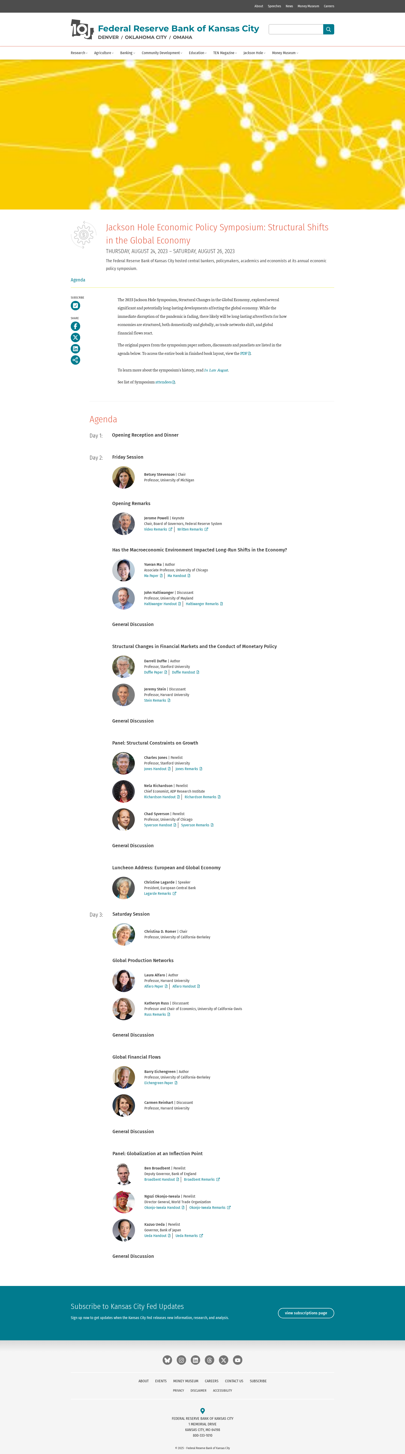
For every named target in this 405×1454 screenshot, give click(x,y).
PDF (244, 353)
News (289, 6)
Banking (126, 53)
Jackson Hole (253, 53)
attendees (163, 382)
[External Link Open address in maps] (202, 1411)
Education (196, 53)
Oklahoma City (146, 37)
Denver (108, 37)
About (259, 6)
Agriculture (102, 53)
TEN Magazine (223, 53)
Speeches (274, 6)
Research (78, 53)
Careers (329, 6)
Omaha (182, 37)
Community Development (161, 53)
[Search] (328, 29)
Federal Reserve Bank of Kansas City (178, 28)
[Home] (82, 29)
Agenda (78, 280)
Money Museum (308, 6)
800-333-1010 (202, 1435)
